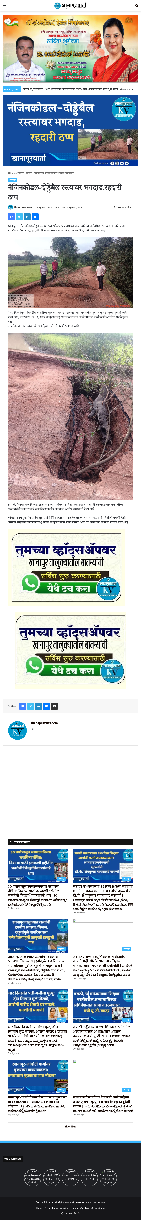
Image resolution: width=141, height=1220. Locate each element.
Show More (70, 1127)
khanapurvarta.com (23, 208)
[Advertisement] (70, 788)
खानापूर (29, 173)
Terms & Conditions (95, 1208)
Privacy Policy (51, 1208)
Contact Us (77, 1208)
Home (13, 173)
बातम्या (21, 173)
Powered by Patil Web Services (91, 1203)
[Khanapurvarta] (70, 5)
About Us (65, 1208)
